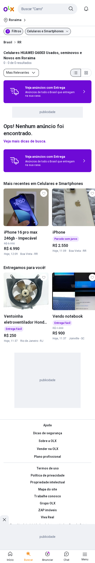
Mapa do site (47, 489)
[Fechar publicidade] (4, 519)
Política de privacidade (48, 475)
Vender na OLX (47, 449)
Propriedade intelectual (47, 482)
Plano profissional (47, 456)
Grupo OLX (47, 503)
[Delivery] (14, 91)
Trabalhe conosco (47, 496)
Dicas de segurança (47, 433)
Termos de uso (47, 468)
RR (19, 42)
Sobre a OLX (48, 441)
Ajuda (47, 425)
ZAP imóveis (47, 510)
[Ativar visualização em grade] (86, 73)
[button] (47, 9)
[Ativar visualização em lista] (75, 73)
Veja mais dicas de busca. (25, 141)
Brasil (8, 42)
